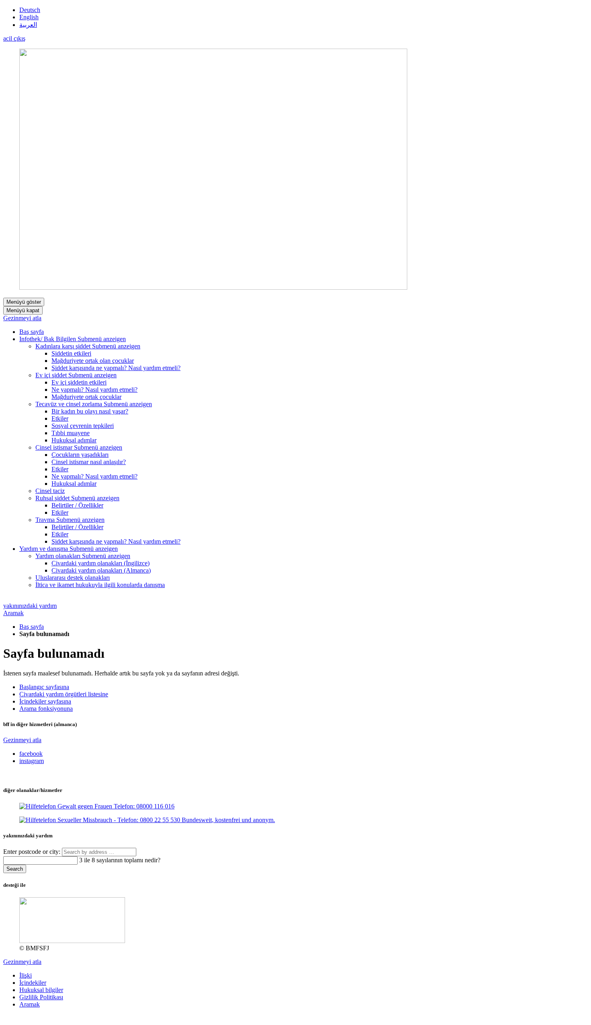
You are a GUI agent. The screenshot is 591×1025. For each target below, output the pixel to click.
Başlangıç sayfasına (44, 686)
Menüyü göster (23, 302)
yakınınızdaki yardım (30, 605)
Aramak (13, 613)
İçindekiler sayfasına (45, 701)
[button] (102, 339)
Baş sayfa (31, 626)
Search (14, 869)
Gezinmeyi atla (22, 318)
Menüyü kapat (22, 310)
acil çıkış (14, 38)
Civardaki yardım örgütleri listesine (63, 694)
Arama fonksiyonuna (46, 708)
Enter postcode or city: (32, 851)
